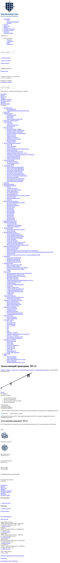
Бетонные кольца (8, 127)
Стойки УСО (10, 293)
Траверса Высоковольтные (14, 281)
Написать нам (4, 71)
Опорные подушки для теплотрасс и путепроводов (20, 154)
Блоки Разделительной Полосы (15, 297)
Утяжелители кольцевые (13, 226)
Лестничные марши (9, 160)
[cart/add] (1, 391)
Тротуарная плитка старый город (16, 178)
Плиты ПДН (10, 116)
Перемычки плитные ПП (13, 259)
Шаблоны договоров (9, 29)
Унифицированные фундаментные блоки (18, 110)
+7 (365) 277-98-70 (5, 532)
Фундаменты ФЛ (11, 109)
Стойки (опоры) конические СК (15, 288)
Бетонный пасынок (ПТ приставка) (16, 276)
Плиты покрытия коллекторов (15, 312)
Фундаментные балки (13, 192)
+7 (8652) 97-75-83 (5, 549)
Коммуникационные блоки (14, 304)
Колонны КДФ (11, 219)
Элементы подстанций (10, 339)
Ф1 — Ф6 (9, 321)
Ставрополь (10, 41)
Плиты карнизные (12, 317)
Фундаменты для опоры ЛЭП (15, 336)
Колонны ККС (11, 211)
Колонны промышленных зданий (16, 202)
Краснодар (10, 44)
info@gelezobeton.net (6, 516)
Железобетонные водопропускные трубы (18, 245)
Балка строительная (12, 191)
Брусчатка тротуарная (13, 177)
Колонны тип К (11, 206)
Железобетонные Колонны (11, 201)
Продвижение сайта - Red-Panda (9, 561)
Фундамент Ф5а (11, 324)
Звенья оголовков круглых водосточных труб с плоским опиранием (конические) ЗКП (30, 252)
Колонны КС (10, 208)
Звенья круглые (11, 253)
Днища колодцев (11, 136)
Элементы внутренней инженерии (13, 300)
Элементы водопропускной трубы (16, 242)
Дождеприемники (11, 358)
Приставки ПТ (11, 346)
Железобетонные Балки (10, 185)
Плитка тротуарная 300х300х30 (15, 168)
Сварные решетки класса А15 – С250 (17, 153)
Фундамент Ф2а (11, 322)
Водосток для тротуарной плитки (16, 174)
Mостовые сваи (11, 126)
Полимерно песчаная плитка (14, 171)
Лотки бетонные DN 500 (13, 156)
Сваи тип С (10, 123)
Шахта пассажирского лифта (14, 264)
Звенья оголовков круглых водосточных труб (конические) (22, 250)
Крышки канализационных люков (16, 362)
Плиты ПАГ (10, 117)
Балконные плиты (8, 315)
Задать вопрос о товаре (16, 413)
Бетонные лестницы (12, 161)
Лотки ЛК (9, 144)
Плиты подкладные (12, 150)
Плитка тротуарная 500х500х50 (15, 167)
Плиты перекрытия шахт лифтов (15, 269)
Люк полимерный (11, 356)
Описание (5, 413)
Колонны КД (10, 216)
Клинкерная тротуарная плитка (15, 180)
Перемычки (7, 256)
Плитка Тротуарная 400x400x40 (15, 170)
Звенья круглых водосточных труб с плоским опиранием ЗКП (23, 255)
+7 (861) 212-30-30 (5, 60)
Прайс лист (7, 26)
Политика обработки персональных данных (12, 555)
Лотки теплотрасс (11, 146)
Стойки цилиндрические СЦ (14, 290)
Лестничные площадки (13, 163)
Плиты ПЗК (7, 353)
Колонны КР (10, 214)
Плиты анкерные (11, 341)
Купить (3, 392)
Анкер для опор (11, 348)
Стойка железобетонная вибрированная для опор (20, 280)
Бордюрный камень (9, 184)
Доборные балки (11, 310)
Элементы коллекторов (10, 307)
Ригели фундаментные (13, 345)
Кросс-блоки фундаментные (14, 338)
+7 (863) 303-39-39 (5, 57)
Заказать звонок (5, 63)
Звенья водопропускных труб (12, 246)
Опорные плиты (11, 141)
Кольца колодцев (11, 134)
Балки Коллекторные (12, 311)
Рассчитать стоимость (6, 407)
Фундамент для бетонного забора (16, 229)
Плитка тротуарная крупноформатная (17, 175)
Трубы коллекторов (12, 240)
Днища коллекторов (12, 308)
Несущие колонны (12, 204)
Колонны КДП (11, 218)
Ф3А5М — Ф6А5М (12, 332)
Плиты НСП (10, 344)
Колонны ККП (11, 212)
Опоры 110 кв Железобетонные (15, 284)
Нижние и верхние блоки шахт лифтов (17, 267)
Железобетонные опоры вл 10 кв (15, 274)
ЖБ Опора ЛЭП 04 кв (13, 279)
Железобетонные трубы (10, 232)
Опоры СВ (10, 286)
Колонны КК (10, 209)
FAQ (8, 20)
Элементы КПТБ (11, 351)
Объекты (6, 27)
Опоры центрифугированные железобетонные (19, 273)
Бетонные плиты (8, 113)
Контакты (6, 31)
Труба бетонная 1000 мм (13, 233)
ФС (8, 329)
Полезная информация (13, 21)
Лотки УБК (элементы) (13, 352)
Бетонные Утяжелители (10, 222)
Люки (5, 355)
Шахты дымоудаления (13, 305)
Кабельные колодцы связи (14, 139)
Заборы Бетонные (8, 228)
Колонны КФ (10, 215)
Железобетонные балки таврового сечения (18, 195)
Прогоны (9, 199)
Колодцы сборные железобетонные (16, 133)
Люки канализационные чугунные (16, 359)
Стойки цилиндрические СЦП (15, 291)
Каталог (6, 24)
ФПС (8, 331)
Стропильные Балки (12, 188)
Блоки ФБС (7, 112)
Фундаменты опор (9, 320)
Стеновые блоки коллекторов (15, 314)
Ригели (9, 187)
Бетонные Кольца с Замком (14, 129)
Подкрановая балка (12, 194)
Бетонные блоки (8, 108)
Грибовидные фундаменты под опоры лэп (18, 334)
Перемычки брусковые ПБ (14, 257)
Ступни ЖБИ (10, 164)
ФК (8, 327)
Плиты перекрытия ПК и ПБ (14, 119)
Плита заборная (11, 230)
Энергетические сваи (12, 124)
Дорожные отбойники (10, 295)
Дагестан (9, 40)
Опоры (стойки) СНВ (12, 287)
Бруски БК (10, 349)
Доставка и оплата (9, 30)
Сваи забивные (8, 122)
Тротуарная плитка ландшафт (15, 181)
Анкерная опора (11, 283)
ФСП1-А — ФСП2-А (12, 335)
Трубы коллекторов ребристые (15, 243)
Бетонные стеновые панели (11, 120)
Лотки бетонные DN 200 (13, 158)
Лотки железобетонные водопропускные (18, 149)
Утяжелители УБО (12, 223)
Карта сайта (4, 558)
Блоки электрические (12, 301)
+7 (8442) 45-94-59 (5, 543)
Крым (8, 42)
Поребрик (6, 182)
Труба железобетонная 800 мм (15, 235)
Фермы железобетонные (13, 198)
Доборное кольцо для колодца (15, 132)
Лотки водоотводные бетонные (12, 143)
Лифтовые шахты (8, 263)
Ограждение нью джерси (13, 298)
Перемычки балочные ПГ (14, 260)
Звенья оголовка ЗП (12, 249)
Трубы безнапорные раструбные (15, 236)
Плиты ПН (10, 342)
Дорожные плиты (11, 115)
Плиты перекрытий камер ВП (15, 151)
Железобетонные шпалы (10, 221)
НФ (8, 328)
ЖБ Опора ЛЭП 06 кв (13, 277)
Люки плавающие (11, 361)
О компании (7, 19)
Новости (9, 23)
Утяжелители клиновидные (14, 225)
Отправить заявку (8, 33)
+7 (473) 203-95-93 (5, 537)
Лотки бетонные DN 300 (13, 157)
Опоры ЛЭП (7, 271)
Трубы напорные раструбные (14, 238)
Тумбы (8, 270)
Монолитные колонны (13, 205)
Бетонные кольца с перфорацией (15, 130)
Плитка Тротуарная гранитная (15, 173)
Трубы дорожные (11, 239)
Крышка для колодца (12, 137)
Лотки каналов (11, 147)
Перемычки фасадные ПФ (14, 262)
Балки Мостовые (11, 197)
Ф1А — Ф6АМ (11, 325)
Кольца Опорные (11, 140)
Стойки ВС (10, 294)
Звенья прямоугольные (13, 247)
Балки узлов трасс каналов (14, 189)
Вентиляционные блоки (13, 303)
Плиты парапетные (12, 318)
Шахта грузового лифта (13, 266)
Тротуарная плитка (9, 165)
